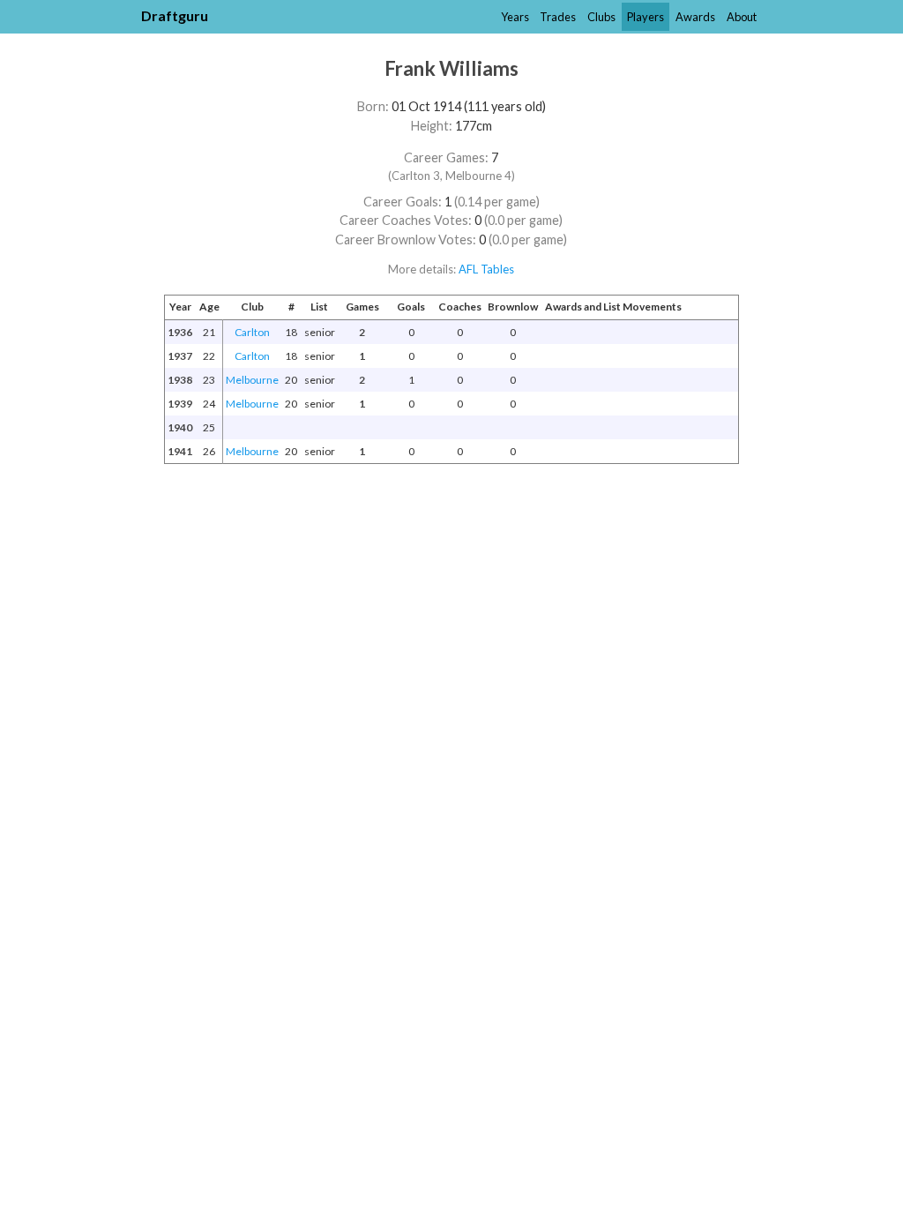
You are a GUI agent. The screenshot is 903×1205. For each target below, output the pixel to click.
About (742, 17)
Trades (558, 17)
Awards (695, 17)
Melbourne (252, 379)
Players (645, 17)
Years (515, 17)
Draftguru (174, 15)
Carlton (252, 332)
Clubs (601, 17)
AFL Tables (486, 269)
